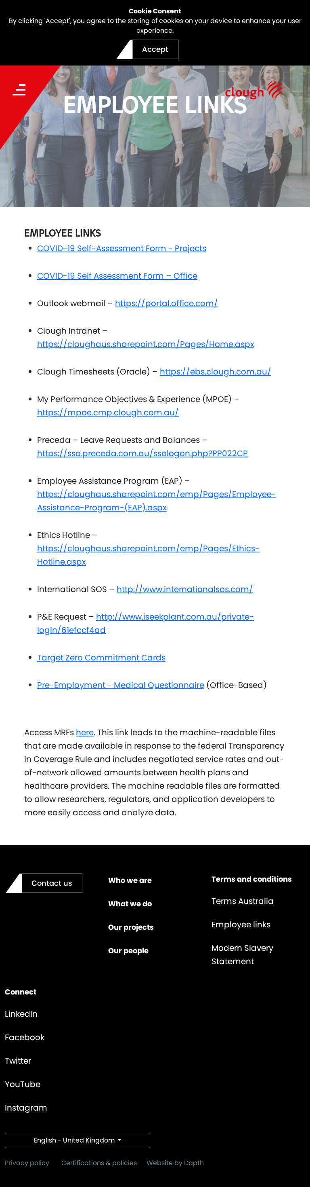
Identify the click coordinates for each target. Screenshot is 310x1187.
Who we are (130, 880)
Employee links (241, 924)
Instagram (26, 1107)
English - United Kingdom (75, 1140)
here (85, 732)
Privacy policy (27, 1163)
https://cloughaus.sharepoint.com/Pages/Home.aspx (145, 344)
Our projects (131, 927)
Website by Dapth (175, 1163)
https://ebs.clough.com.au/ (215, 371)
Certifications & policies (99, 1163)
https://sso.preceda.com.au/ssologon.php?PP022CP (142, 453)
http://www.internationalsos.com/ (185, 589)
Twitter (18, 1060)
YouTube (22, 1084)
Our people (128, 951)
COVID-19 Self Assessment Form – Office (117, 275)
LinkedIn (21, 1014)
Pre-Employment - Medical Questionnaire (120, 685)
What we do (130, 904)
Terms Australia (243, 901)
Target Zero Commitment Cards (101, 657)
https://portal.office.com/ (166, 303)
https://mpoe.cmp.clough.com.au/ (108, 412)
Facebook (24, 1037)
